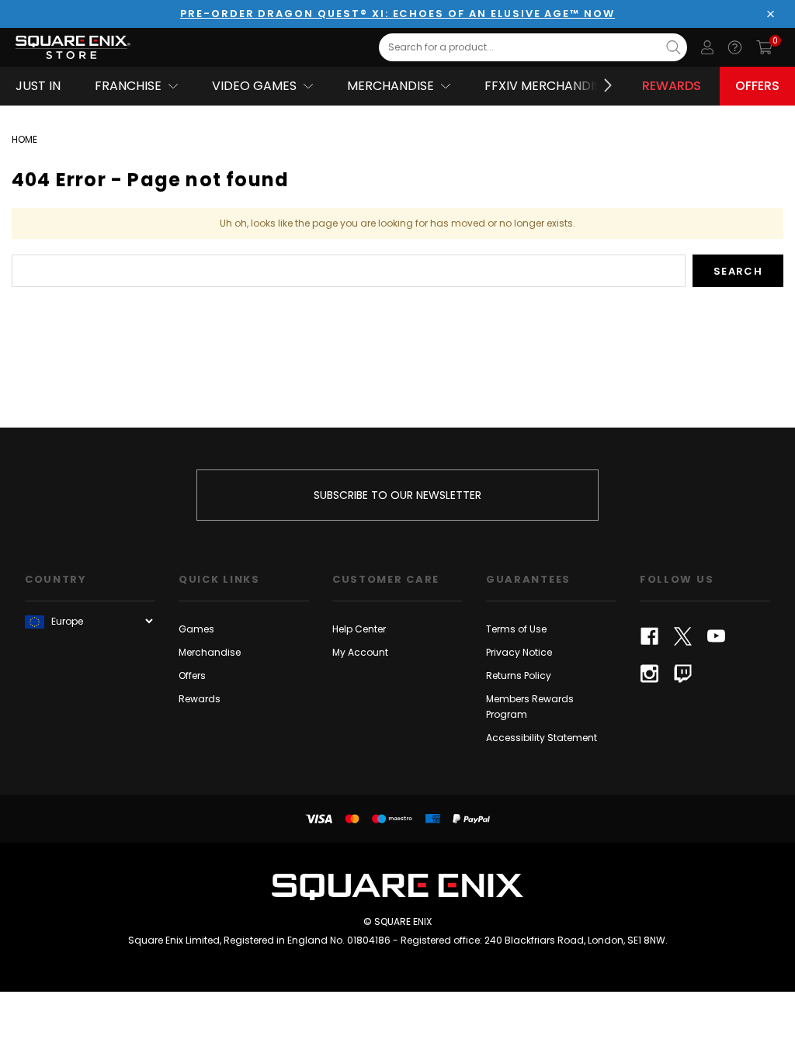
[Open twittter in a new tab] (683, 636)
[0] (764, 47)
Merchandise (210, 652)
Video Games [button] (254, 86)
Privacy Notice (519, 652)
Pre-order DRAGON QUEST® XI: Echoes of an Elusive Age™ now (397, 13)
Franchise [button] (128, 86)
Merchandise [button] (390, 86)
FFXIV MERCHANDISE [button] (546, 86)
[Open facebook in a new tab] (649, 636)
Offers (757, 86)
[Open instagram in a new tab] (649, 673)
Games (196, 629)
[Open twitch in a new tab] (683, 673)
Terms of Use (516, 629)
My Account (360, 652)
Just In (38, 86)
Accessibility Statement (541, 737)
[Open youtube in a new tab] (716, 636)
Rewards (671, 86)
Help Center (359, 629)
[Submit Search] (673, 47)
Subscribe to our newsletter (397, 495)
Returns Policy (518, 675)
